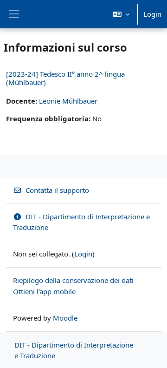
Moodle (65, 317)
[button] (121, 14)
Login (152, 14)
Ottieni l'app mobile (44, 291)
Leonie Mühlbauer (68, 100)
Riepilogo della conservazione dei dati (73, 280)
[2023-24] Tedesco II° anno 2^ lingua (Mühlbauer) (65, 78)
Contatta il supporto (57, 190)
